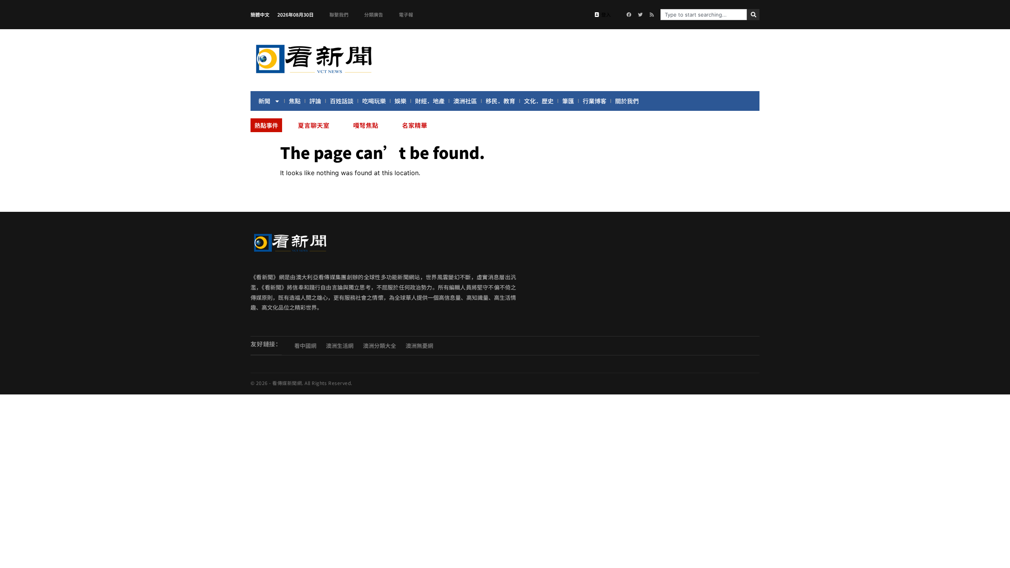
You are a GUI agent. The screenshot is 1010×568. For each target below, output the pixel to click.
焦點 (295, 101)
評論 (315, 101)
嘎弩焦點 (365, 125)
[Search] (753, 14)
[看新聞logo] (314, 74)
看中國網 (305, 345)
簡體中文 (260, 14)
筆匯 (568, 101)
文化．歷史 (539, 101)
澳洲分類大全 (379, 345)
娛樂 (400, 101)
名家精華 (414, 125)
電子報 (406, 14)
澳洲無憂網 (419, 345)
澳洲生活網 (340, 345)
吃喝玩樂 (374, 101)
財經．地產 (430, 101)
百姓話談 (342, 101)
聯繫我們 (338, 14)
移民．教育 (500, 101)
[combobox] (703, 14)
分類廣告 (373, 14)
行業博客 (594, 101)
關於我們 (627, 101)
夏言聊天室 (313, 125)
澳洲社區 (465, 101)
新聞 (264, 101)
